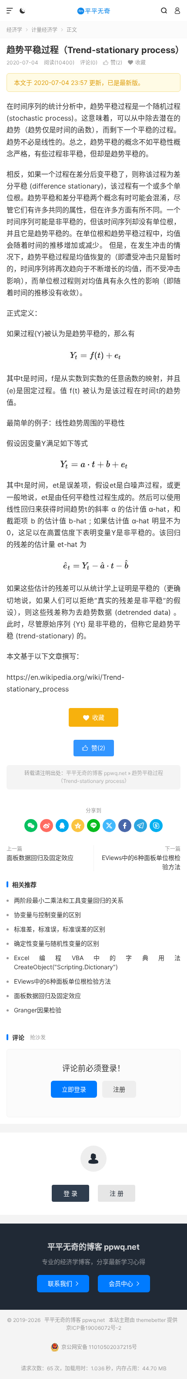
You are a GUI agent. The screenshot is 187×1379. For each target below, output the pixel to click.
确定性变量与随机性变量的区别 (56, 943)
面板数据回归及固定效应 (40, 857)
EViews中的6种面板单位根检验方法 (141, 862)
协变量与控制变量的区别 (47, 914)
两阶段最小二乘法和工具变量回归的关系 (69, 900)
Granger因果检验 (37, 1010)
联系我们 (63, 1283)
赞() (112, 62)
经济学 (14, 30)
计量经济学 (44, 30)
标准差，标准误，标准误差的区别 (59, 929)
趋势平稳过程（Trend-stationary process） (95, 50)
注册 (119, 1089)
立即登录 (74, 1089)
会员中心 (124, 1283)
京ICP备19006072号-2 (93, 1328)
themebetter (151, 1320)
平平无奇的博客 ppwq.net (93, 11)
